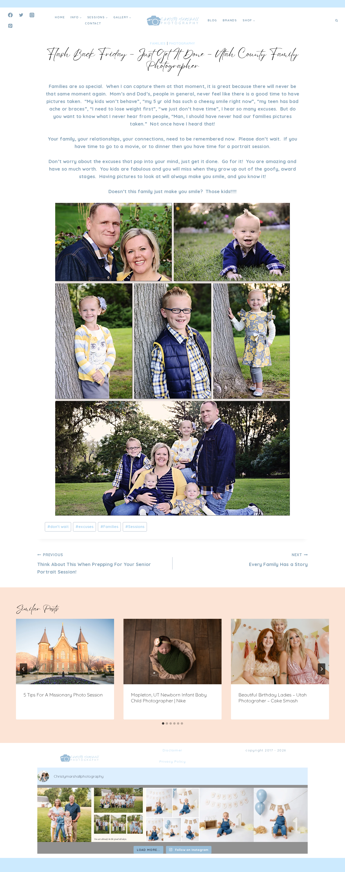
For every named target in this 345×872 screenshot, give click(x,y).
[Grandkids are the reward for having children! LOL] (64, 815)
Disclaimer (172, 750)
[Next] (321, 669)
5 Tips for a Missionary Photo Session (63, 695)
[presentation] (65, 651)
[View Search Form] (336, 20)
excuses (85, 526)
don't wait (58, 526)
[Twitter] (21, 15)
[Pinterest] (10, 26)
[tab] (163, 723)
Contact (93, 23)
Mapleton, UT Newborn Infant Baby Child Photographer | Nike (169, 698)
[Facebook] (10, 15)
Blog (212, 20)
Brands (230, 20)
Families (158, 43)
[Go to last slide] (23, 669)
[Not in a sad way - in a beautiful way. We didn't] (118, 815)
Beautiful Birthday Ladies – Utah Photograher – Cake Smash (272, 698)
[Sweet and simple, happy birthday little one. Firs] (281, 815)
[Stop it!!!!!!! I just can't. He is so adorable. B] (172, 815)
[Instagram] (32, 15)
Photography (182, 43)
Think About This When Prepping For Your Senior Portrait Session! (94, 563)
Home (60, 17)
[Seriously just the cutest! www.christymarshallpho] (226, 815)
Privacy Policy (172, 761)
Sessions (135, 526)
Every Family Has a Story (278, 559)
